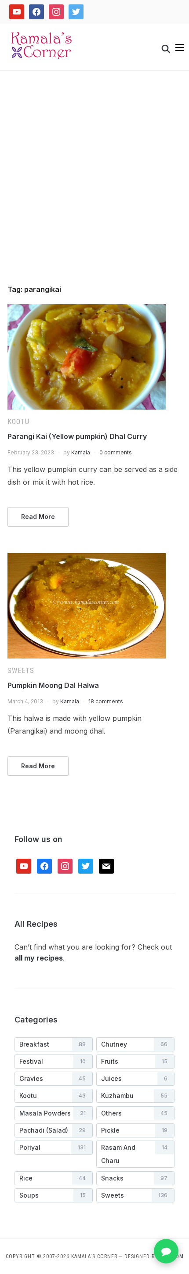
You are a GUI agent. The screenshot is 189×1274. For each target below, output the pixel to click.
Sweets (20, 670)
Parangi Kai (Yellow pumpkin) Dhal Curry (77, 436)
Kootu (18, 421)
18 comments (105, 701)
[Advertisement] (94, 187)
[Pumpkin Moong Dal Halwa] (86, 558)
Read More (38, 516)
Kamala (80, 452)
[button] (179, 47)
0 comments (115, 452)
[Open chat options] (166, 1251)
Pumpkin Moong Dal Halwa (53, 685)
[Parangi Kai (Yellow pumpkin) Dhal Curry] (86, 309)
